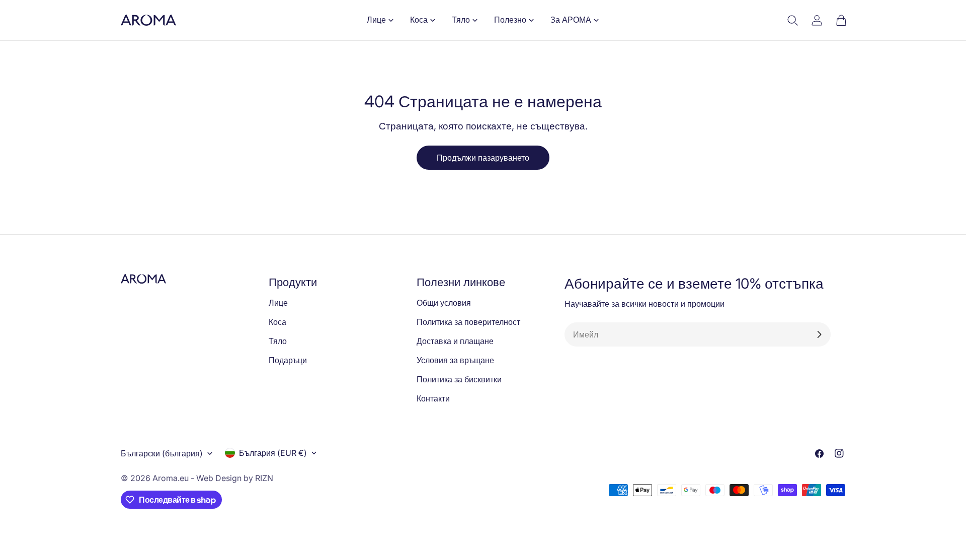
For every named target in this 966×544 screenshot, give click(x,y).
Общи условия (444, 303)
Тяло (278, 341)
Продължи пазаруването (483, 158)
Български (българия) (162, 453)
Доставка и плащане (455, 341)
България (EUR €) (273, 453)
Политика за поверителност (468, 322)
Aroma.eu (170, 478)
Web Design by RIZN (234, 478)
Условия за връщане (455, 360)
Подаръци (288, 360)
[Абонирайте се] (819, 334)
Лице (278, 303)
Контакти (433, 398)
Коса (277, 322)
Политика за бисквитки (459, 379)
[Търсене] (793, 20)
